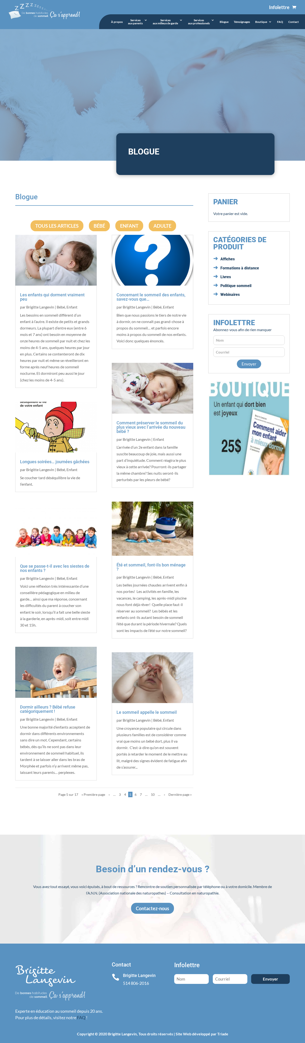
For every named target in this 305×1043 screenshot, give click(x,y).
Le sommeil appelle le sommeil (147, 712)
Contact (293, 22)
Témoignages (242, 22)
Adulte (162, 226)
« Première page (93, 794)
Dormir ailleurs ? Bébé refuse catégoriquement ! (47, 709)
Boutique (261, 22)
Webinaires (230, 294)
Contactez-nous (152, 908)
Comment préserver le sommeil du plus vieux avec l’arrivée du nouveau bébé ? (151, 427)
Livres (225, 277)
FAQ (280, 22)
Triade (222, 1034)
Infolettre (279, 7)
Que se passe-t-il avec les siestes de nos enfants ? (54, 568)
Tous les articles (57, 226)
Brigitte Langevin (40, 307)
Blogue (224, 22)
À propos (117, 22)
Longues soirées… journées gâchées (54, 461)
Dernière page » (180, 794)
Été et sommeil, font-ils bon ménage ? (151, 567)
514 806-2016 (136, 983)
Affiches (227, 259)
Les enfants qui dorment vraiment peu (52, 297)
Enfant (129, 226)
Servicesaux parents (135, 22)
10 (153, 794)
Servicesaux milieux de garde (165, 22)
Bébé (99, 226)
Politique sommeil (235, 285)
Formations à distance (239, 268)
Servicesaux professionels (199, 22)
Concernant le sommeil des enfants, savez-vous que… (151, 297)
